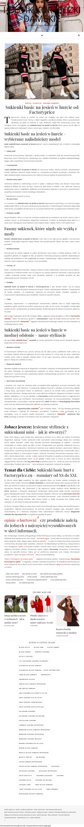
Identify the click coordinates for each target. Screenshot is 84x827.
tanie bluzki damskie (44, 784)
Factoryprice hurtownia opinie (21, 559)
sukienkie (35, 408)
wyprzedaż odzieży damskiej (31, 794)
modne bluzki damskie (28, 748)
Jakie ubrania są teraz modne (14, 812)
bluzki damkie (53, 647)
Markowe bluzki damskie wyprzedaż (34, 730)
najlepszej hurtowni (63, 564)
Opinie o (21, 546)
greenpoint (46, 674)
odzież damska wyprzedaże (30, 762)
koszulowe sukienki (27, 720)
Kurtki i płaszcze (33, 103)
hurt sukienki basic (19, 340)
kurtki (53, 316)
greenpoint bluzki (27, 679)
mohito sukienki (32, 577)
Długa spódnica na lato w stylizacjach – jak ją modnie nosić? (15, 619)
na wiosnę (40, 757)
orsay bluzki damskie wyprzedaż (33, 766)
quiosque (55, 766)
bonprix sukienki (42, 652)
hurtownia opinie (43, 538)
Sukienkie (61, 414)
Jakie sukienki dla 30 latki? (30, 697)
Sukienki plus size (23, 818)
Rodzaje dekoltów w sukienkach (65, 812)
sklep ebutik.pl (25, 775)
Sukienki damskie (51, 103)
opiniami (43, 541)
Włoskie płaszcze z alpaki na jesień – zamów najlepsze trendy (41, 619)
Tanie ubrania (52, 789)
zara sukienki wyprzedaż (26, 583)
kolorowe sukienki (27, 711)
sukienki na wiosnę (43, 780)
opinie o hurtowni (20, 520)
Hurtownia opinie (30, 812)
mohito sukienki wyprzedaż (48, 577)
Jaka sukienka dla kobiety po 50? (33, 693)
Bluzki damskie (42, 815)
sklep (37, 461)
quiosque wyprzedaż (48, 771)
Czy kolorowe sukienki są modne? (33, 661)
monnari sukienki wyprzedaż (14, 580)
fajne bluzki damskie (28, 674)
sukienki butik (25, 780)
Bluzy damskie (53, 815)
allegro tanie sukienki (12, 574)
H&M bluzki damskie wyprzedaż (32, 684)
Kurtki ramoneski (39, 809)
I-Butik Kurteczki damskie (42, 14)
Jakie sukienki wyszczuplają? (31, 707)
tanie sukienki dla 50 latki (30, 789)
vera (28, 464)
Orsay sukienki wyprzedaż (58, 580)
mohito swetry (25, 757)
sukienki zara (25, 784)
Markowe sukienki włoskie (30, 739)
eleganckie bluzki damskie (30, 665)
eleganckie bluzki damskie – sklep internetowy (39, 670)
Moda (18, 809)
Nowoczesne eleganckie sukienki (37, 580)
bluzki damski (25, 652)
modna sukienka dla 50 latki (31, 743)
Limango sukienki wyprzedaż (31, 725)
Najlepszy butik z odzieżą (45, 812)
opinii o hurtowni (28, 554)
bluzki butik (24, 647)
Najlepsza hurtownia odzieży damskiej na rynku (20, 815)
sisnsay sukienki (11, 583)
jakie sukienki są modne (29, 574)
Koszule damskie (64, 815)
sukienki (60, 775)
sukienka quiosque (44, 775)
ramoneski (24, 321)
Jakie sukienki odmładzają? (30, 702)
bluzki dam (38, 647)
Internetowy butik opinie (54, 809)
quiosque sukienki (27, 771)
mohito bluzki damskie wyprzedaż (34, 752)
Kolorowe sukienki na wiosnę (32, 716)
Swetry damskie (35, 818)
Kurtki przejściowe (27, 809)
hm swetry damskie (27, 688)
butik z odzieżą (26, 656)
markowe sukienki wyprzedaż (15, 577)
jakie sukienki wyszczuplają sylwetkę (51, 574)
